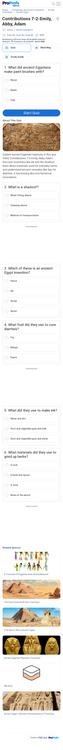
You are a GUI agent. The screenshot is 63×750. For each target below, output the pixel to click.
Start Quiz (31, 113)
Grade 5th (20, 35)
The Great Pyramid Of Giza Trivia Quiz (21, 602)
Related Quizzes (12, 547)
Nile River (8, 686)
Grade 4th (11, 35)
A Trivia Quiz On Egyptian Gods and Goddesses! (26, 574)
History (10, 30)
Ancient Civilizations (24, 30)
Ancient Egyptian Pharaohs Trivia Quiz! (22, 658)
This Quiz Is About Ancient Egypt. (19, 630)
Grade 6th (29, 35)
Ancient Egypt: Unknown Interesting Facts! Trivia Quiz (29, 714)
